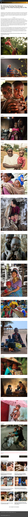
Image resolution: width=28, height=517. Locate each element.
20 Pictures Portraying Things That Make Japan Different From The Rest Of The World (21, 503)
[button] (1, 2)
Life (1, 4)
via (1, 55)
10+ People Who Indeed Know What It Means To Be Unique (7, 503)
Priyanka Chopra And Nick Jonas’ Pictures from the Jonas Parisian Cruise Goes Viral (6, 474)
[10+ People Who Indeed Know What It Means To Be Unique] (7, 496)
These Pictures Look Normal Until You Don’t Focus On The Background (21, 488)
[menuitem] (1, 1)
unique (1, 502)
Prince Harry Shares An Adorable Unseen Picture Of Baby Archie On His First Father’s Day (20, 474)
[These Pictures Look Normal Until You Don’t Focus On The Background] (21, 481)
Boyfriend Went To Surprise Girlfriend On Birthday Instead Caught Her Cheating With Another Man (7, 489)
